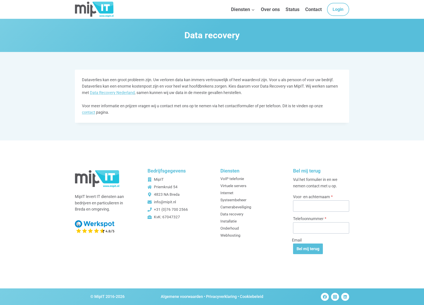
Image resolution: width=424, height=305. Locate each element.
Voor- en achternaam (313, 196)
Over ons (270, 9)
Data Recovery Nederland (112, 92)
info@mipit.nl (165, 202)
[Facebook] (325, 297)
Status (292, 9)
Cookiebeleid (251, 296)
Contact (313, 9)
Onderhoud (229, 228)
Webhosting (230, 235)
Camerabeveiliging (235, 207)
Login (338, 9)
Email (297, 240)
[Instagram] (335, 297)
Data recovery (231, 214)
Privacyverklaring (221, 296)
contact (88, 112)
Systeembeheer (233, 200)
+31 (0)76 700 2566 (171, 209)
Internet (226, 193)
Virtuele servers (233, 186)
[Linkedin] (345, 297)
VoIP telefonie (232, 178)
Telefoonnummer (309, 218)
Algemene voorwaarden (182, 296)
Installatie (228, 221)
